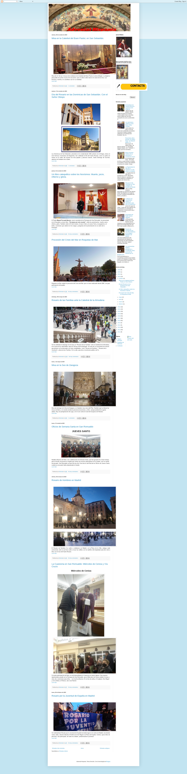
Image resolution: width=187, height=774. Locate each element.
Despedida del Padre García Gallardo (129, 216)
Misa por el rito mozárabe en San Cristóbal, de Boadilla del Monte (130, 185)
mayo (120, 297)
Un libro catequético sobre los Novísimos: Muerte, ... (127, 290)
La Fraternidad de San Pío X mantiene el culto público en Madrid (130, 169)
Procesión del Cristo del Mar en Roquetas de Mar (75, 240)
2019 (119, 313)
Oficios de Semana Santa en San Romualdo (72, 426)
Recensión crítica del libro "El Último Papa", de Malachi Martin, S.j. (130, 140)
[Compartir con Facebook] (83, 86)
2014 (119, 325)
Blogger (108, 761)
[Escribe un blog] (80, 86)
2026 (119, 269)
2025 (119, 272)
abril (120, 299)
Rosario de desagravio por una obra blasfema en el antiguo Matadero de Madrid (130, 232)
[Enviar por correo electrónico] (78, 86)
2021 (119, 309)
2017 (119, 318)
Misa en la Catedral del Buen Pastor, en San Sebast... (126, 281)
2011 (119, 332)
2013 (119, 327)
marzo (121, 301)
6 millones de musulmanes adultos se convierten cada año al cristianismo (130, 201)
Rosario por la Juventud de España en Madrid (73, 696)
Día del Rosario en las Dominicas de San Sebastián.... (125, 285)
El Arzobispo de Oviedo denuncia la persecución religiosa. (129, 107)
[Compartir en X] (82, 86)
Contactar (120, 346)
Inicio (82, 748)
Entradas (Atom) (63, 751)
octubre (121, 278)
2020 (119, 311)
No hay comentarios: (73, 234)
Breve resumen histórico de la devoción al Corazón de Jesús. (130, 154)
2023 (119, 276)
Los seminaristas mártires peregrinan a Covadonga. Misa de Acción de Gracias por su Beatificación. (126, 250)
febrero (121, 304)
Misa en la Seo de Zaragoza (65, 365)
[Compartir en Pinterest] (85, 86)
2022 (119, 307)
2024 (119, 274)
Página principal (119, 339)
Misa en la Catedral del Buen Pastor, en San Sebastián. (78, 38)
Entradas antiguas (105, 748)
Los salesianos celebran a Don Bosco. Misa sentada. (129, 124)
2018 (119, 316)
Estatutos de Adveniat (120, 343)
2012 (119, 329)
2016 (119, 320)
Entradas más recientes (58, 748)
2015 (119, 322)
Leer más (54, 81)
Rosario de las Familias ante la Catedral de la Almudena (78, 300)
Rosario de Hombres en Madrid (66, 480)
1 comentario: (71, 86)
